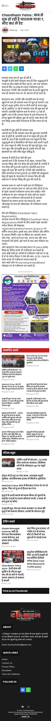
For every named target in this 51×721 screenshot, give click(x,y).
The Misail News (28, 710)
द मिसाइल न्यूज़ (13, 30)
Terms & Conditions (11, 674)
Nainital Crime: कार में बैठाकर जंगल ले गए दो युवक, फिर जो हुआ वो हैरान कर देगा (13, 386)
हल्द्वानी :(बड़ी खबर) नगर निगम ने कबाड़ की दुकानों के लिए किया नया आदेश (37, 401)
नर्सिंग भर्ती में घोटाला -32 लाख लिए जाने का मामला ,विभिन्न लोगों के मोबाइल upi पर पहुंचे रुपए (12, 373)
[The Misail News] (25, 5)
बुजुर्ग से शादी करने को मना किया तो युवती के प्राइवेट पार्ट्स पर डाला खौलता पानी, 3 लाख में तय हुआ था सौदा (37, 387)
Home (4, 659)
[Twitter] (10, 68)
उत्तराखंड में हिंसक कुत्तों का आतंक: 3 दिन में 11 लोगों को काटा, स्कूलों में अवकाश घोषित (36, 416)
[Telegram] (21, 68)
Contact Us (7, 663)
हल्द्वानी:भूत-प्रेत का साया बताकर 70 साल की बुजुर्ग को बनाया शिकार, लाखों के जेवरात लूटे (12, 402)
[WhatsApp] (15, 68)
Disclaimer (7, 670)
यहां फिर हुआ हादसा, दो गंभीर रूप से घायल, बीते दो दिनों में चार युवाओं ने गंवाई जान (38, 533)
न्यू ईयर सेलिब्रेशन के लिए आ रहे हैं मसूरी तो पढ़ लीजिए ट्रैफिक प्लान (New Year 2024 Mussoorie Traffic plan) (37, 559)
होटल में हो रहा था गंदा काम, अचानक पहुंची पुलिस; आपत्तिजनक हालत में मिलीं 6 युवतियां (37, 359)
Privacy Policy (8, 666)
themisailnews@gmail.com (19, 644)
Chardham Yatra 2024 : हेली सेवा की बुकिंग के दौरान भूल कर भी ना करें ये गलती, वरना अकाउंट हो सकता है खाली (13, 573)
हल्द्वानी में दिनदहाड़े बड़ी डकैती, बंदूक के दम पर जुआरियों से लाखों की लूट (35, 434)
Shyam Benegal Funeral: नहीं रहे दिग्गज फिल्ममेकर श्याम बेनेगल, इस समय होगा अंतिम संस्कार (11, 536)
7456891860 (33, 714)
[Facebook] (4, 68)
